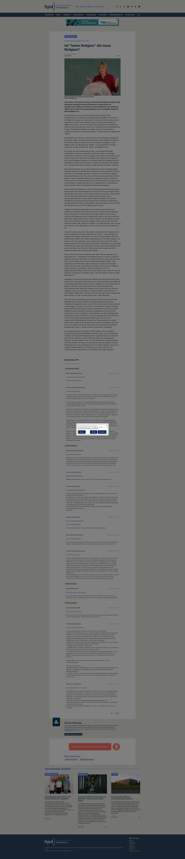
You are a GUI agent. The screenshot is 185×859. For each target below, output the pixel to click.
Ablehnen (93, 432)
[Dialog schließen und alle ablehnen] (107, 425)
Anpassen (81, 432)
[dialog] (92, 429)
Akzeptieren (102, 432)
